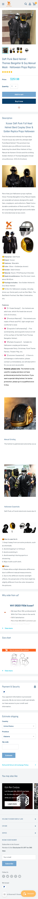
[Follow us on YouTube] (19, 876)
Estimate (8, 755)
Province (5, 732)
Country (5, 721)
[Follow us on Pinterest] (15, 876)
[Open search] (26, 4)
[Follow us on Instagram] (11, 876)
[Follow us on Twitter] (7, 876)
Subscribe (9, 863)
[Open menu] (3, 4)
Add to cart (19, 94)
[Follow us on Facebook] (3, 876)
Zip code (5, 742)
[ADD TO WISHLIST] (19, 107)
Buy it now (19, 101)
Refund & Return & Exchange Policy (15, 765)
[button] (7, 72)
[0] (34, 4)
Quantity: (5, 86)
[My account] (30, 4)
